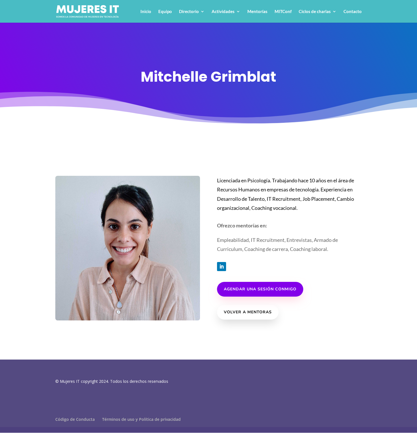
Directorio (189, 11)
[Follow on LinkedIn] (221, 266)
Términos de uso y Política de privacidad (141, 419)
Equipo (165, 11)
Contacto (353, 11)
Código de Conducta (75, 419)
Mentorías (257, 11)
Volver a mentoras (248, 312)
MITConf (283, 11)
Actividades (223, 11)
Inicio (145, 11)
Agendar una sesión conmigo (260, 289)
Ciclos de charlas (315, 11)
